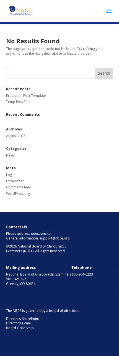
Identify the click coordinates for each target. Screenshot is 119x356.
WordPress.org (18, 193)
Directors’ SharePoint (22, 318)
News (10, 155)
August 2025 (15, 135)
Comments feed (18, 187)
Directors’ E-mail (19, 323)
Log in (10, 174)
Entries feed (15, 181)
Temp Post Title (18, 101)
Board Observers (19, 327)
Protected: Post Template (26, 95)
